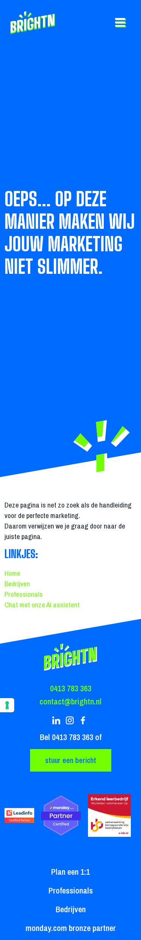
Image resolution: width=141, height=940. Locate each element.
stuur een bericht (70, 760)
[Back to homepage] (35, 22)
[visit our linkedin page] (57, 720)
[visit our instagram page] (70, 720)
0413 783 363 (70, 688)
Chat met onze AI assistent (42, 605)
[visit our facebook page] (83, 720)
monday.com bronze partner (71, 928)
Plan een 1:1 (70, 871)
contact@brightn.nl (70, 701)
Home (12, 573)
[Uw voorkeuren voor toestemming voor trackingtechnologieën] (7, 705)
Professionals (24, 594)
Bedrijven (17, 584)
